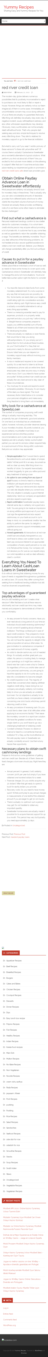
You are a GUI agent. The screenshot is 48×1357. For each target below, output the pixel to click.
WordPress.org (9, 1325)
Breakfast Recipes (13, 972)
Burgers (9, 978)
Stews (8, 1174)
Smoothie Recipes (14, 1151)
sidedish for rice (13, 1145)
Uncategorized (19, 825)
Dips (8, 1013)
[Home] (15, 81)
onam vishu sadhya (14, 1082)
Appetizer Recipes (14, 961)
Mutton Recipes (12, 1059)
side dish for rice (13, 1139)
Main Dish (10, 1053)
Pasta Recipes (12, 1088)
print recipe (8, 893)
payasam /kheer (13, 1093)
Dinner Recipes (12, 1007)
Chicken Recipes (13, 989)
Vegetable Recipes (14, 1186)
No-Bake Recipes (13, 1065)
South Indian (11, 1168)
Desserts (10, 1001)
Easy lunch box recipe (15, 1018)
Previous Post (19, 834)
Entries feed (8, 1314)
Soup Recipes (12, 1162)
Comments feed (10, 1320)
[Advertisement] (24, 51)
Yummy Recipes (19, 7)
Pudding (9, 1111)
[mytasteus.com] (9, 1340)
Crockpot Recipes (13, 995)
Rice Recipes (11, 1116)
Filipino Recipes (13, 1024)
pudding (9, 1105)
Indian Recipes (12, 1041)
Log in (5, 1308)
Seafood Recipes (13, 1134)
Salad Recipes (12, 1122)
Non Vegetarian (12, 1070)
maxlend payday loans (20, 837)
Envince (23, 1353)
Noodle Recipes (13, 1076)
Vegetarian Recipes (14, 1191)
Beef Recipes (11, 966)
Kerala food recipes (14, 1047)
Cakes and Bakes (13, 984)
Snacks (9, 1157)
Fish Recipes (11, 1030)
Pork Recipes (11, 1099)
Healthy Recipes (13, 1036)
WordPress (38, 1350)
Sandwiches (11, 1128)
